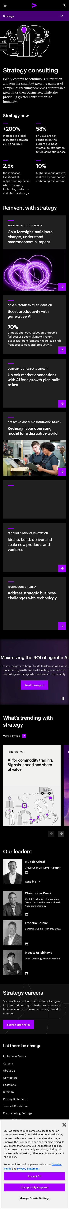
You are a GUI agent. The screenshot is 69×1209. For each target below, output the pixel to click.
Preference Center (14, 1056)
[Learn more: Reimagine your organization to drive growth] (34, 444)
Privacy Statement (14, 1099)
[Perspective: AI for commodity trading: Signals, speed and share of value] (32, 785)
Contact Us (10, 1077)
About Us (9, 1070)
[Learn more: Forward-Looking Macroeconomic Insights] (34, 253)
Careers (8, 1063)
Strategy (8, 16)
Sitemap (8, 1092)
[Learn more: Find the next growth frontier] (34, 383)
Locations (9, 1084)
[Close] (64, 1125)
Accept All (34, 1176)
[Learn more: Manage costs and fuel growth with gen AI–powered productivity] (34, 324)
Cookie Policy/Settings (17, 1113)
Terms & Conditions (15, 1106)
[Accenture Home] (34, 5)
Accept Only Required (34, 1187)
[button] (34, 685)
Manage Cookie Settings (35, 1198)
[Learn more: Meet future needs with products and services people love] (34, 547)
